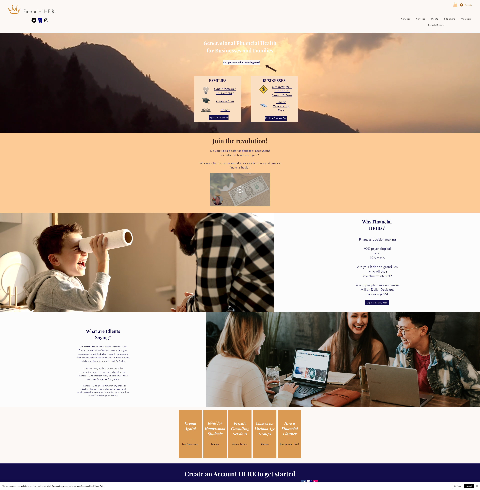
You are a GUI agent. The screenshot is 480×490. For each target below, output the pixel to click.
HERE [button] (247, 474)
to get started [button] (275, 474)
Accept (469, 486)
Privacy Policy (98, 486)
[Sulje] (477, 486)
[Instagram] (46, 20)
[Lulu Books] (40, 20)
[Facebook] (34, 20)
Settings (457, 486)
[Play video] (240, 189)
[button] (455, 4)
